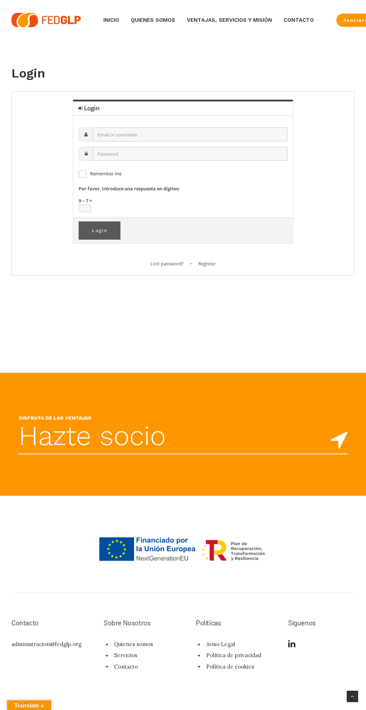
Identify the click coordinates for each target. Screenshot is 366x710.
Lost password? (167, 263)
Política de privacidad (233, 655)
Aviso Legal (220, 644)
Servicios (125, 655)
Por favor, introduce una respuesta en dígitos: (129, 188)
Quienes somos (153, 20)
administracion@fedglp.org (46, 644)
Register (207, 263)
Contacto (299, 20)
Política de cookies (230, 666)
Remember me (106, 173)
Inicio (111, 20)
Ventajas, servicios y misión (229, 20)
